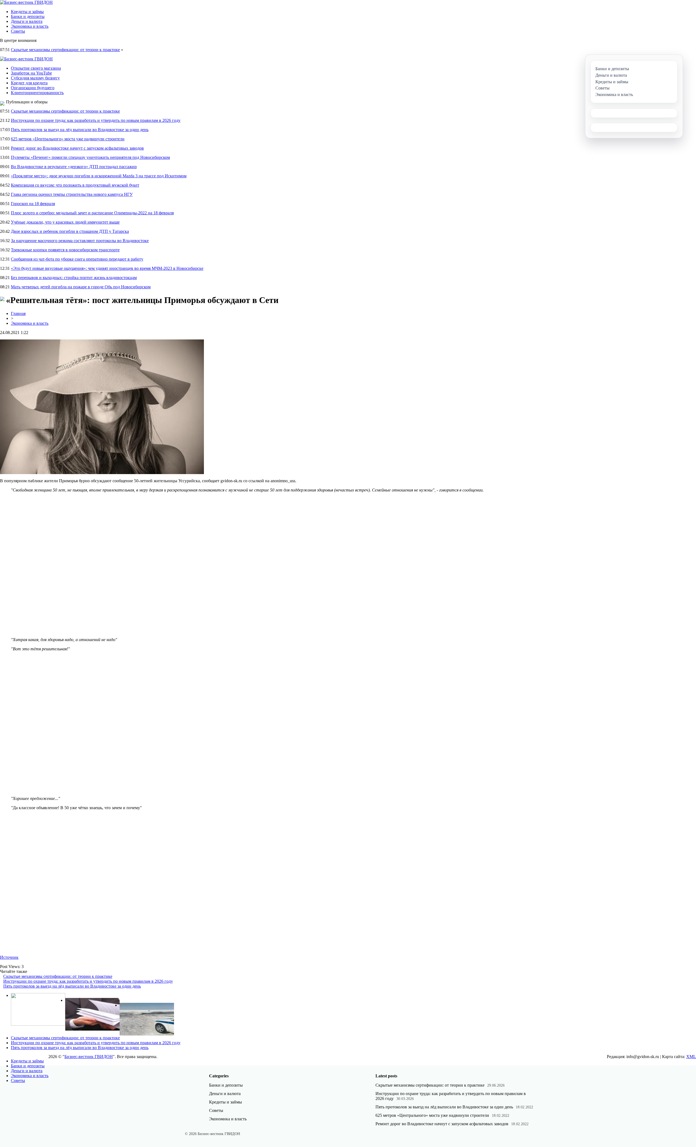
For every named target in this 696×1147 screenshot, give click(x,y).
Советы (18, 31)
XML (691, 1056)
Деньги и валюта (26, 21)
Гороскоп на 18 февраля (33, 203)
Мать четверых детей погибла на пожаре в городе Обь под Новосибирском (81, 287)
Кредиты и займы (27, 11)
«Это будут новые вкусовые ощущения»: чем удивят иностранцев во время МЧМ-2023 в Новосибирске (107, 268)
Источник (9, 957)
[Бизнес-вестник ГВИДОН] (26, 2)
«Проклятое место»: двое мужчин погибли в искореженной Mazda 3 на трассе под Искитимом (99, 176)
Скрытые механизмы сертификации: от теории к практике (65, 49)
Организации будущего (32, 87)
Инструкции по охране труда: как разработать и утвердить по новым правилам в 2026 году (96, 120)
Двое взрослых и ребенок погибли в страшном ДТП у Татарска (70, 231)
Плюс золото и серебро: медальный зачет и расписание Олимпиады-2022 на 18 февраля (92, 213)
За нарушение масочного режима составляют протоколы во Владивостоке (80, 240)
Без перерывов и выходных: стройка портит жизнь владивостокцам (74, 277)
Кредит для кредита (29, 83)
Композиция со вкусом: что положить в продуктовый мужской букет (75, 185)
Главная (18, 313)
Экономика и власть (29, 26)
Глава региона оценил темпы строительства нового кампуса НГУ (72, 194)
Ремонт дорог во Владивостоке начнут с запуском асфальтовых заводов (77, 148)
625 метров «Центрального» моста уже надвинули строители (68, 139)
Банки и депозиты (28, 16)
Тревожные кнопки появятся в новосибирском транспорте (65, 250)
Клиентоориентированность (37, 92)
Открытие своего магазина (36, 68)
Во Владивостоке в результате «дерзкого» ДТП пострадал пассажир (74, 166)
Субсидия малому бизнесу (35, 78)
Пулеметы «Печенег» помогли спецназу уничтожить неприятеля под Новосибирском (90, 157)
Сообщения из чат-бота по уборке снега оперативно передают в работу (77, 259)
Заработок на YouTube (31, 73)
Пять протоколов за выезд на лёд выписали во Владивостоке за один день (79, 129)
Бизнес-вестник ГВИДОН (88, 1056)
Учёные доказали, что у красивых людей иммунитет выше (65, 222)
